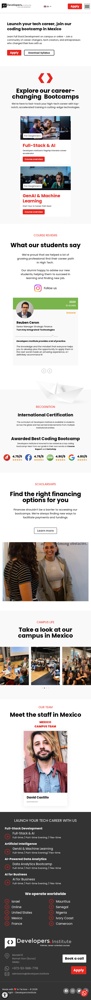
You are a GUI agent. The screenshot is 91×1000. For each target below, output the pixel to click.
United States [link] (22, 912)
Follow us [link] (50, 288)
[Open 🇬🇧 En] (51, 6)
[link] (4, 995)
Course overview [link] (34, 159)
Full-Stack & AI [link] (23, 833)
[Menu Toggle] (87, 6)
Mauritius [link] (63, 901)
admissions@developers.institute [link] (30, 973)
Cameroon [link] (64, 924)
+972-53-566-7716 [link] (25, 968)
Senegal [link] (62, 907)
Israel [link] (16, 901)
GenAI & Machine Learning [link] (33, 849)
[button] (44, 371)
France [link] (17, 924)
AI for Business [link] (24, 879)
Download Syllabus (39, 53)
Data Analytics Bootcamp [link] (32, 864)
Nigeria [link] (61, 912)
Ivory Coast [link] (64, 918)
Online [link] (16, 907)
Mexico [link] (17, 918)
